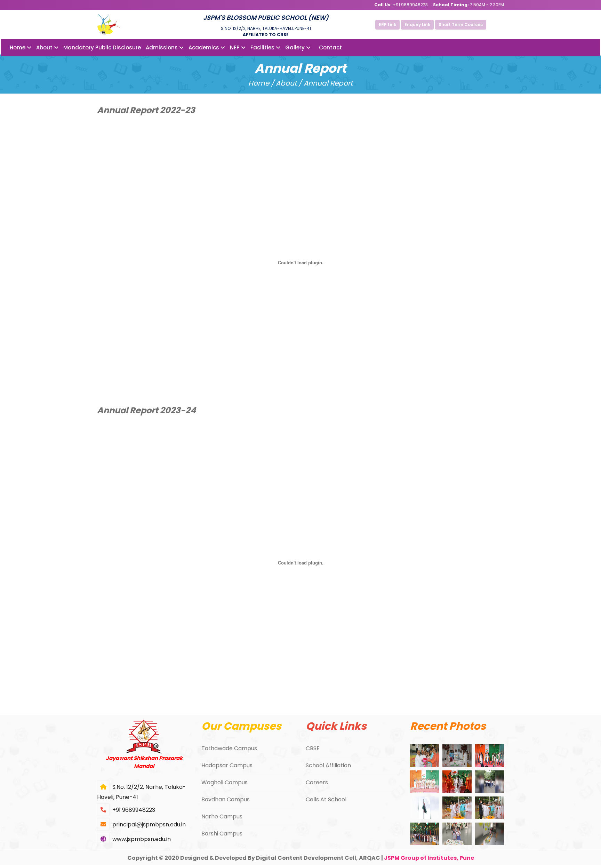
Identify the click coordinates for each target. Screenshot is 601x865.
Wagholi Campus (224, 782)
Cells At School (326, 799)
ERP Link (387, 24)
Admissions (162, 47)
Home (18, 47)
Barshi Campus (221, 834)
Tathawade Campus (229, 748)
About (45, 47)
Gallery (295, 47)
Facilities (263, 47)
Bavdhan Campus (225, 799)
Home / (261, 83)
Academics (205, 47)
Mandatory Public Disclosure (102, 47)
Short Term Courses (461, 24)
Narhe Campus (221, 816)
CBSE (313, 748)
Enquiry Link (417, 24)
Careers (317, 782)
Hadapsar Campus (227, 765)
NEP (235, 47)
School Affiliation (328, 765)
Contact (330, 47)
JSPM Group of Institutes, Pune (429, 858)
